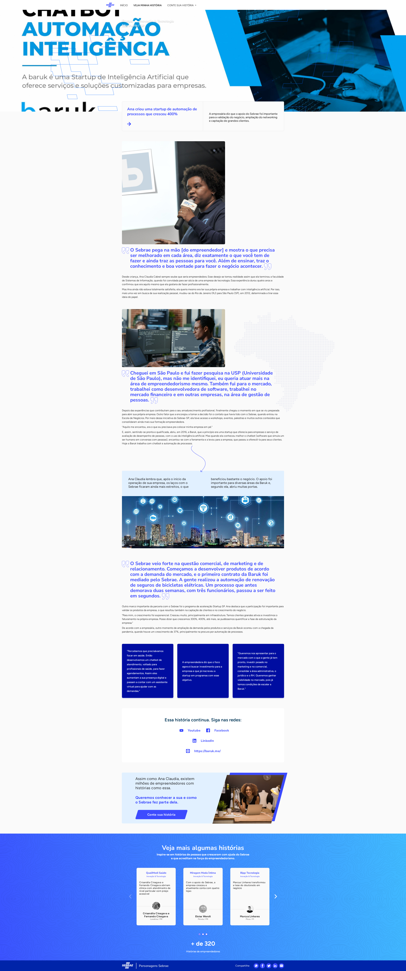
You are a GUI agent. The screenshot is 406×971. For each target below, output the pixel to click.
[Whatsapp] (256, 965)
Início (124, 5)
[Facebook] (262, 965)
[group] (156, 896)
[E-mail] (281, 965)
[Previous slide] (130, 896)
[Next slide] (276, 896)
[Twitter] (268, 965)
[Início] (110, 5)
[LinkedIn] (275, 965)
